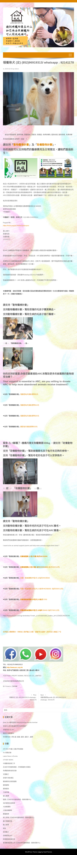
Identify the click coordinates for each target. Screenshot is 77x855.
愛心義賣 (6, 796)
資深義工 (6, 832)
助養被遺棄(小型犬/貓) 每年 (30, 567)
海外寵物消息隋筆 (9, 803)
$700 (45, 599)
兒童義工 (6, 774)
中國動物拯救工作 (9, 763)
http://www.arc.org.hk (15, 667)
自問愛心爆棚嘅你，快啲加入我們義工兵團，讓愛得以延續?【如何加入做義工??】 (32, 632)
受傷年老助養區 (8, 778)
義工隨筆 (6, 825)
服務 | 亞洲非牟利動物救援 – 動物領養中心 (17, 799)
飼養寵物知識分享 (9, 839)
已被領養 (14, 686)
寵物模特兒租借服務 (10, 781)
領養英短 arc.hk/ (8, 729)
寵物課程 (6, 785)
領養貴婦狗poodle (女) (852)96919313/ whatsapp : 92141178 (53, 697)
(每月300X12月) (50, 567)
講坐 (4, 828)
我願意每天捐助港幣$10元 (29, 405)
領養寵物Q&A (7, 835)
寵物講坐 (6, 788)
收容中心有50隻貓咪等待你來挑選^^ (15, 726)
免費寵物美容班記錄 (10, 770)
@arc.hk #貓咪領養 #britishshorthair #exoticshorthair (20, 722)
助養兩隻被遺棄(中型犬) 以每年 (31, 610)
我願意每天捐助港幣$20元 (29, 416)
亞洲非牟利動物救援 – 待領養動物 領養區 (17, 767)
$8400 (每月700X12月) (51, 610)
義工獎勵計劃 (7, 821)
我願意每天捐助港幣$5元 (29, 394)
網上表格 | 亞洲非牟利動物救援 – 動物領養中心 (18, 817)
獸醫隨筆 (6, 814)
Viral (39, 852)
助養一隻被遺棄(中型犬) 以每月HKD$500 (35, 578)
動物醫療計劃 (21, 144)
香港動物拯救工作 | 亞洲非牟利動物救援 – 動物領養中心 (21, 843)
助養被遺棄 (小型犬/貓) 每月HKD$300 (33, 556)
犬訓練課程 (7, 807)
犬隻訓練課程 (7, 810)
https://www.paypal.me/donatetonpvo (16, 225)
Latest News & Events (10, 756)
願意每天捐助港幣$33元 (28, 427)
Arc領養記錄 (7, 752)
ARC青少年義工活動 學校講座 (13, 749)
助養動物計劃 (45, 144)
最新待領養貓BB (8, 733)
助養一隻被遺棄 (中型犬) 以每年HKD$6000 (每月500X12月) (41, 589)
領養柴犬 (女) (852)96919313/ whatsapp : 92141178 (22, 697)
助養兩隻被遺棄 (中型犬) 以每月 (31, 599)
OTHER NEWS (8, 760)
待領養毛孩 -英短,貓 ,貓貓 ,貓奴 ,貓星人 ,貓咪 (18, 737)
